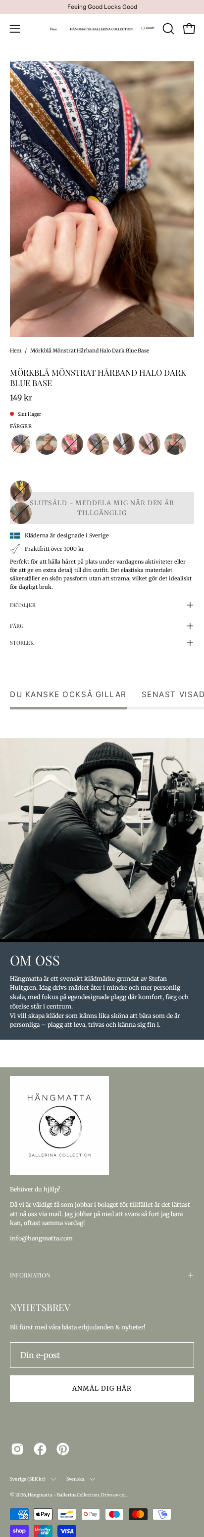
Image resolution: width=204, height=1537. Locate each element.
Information (30, 1275)
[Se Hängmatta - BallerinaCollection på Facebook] (40, 1449)
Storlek (22, 642)
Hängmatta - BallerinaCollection (63, 1494)
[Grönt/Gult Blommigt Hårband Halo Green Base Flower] (46, 444)
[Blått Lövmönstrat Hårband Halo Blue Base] (98, 444)
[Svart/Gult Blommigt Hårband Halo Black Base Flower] (21, 491)
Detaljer (23, 605)
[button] (167, 29)
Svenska (75, 1479)
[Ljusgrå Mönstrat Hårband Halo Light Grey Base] (124, 444)
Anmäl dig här (101, 1388)
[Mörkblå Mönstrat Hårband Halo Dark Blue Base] (21, 444)
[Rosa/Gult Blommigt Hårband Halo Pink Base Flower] (175, 444)
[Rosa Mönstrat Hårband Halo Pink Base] (149, 444)
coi (122, 1494)
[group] (102, 7)
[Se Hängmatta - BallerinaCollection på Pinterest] (62, 1449)
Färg (17, 625)
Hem (15, 351)
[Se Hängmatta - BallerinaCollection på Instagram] (17, 1449)
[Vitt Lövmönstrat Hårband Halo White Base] (21, 513)
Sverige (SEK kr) (28, 1479)
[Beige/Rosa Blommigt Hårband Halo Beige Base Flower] (72, 444)
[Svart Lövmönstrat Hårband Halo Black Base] (21, 470)
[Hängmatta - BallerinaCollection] (102, 29)
